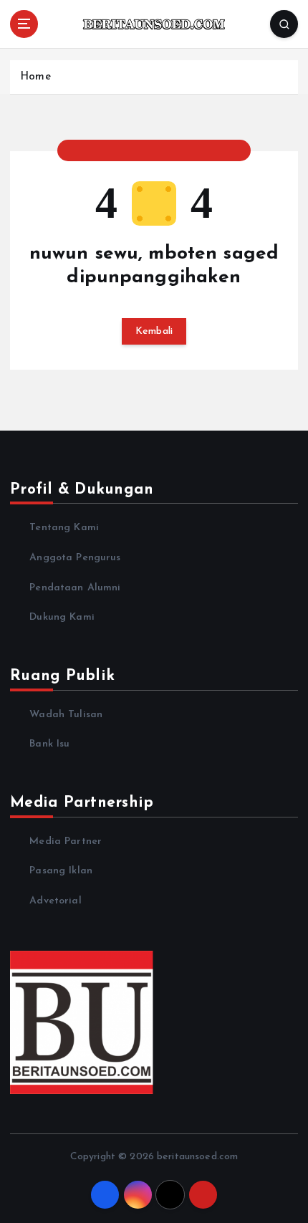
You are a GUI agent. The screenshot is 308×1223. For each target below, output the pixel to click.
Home (35, 77)
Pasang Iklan (60, 870)
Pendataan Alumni (74, 587)
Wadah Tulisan (65, 714)
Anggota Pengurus (74, 557)
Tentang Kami (64, 527)
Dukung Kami (62, 617)
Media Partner (65, 841)
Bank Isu (49, 744)
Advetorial (55, 901)
